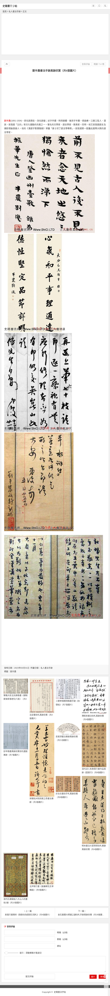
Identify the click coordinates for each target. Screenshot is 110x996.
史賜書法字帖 (10, 6)
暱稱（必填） (63, 932)
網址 (59, 946)
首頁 (5, 11)
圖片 (93, 977)
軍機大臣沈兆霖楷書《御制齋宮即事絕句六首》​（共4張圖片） (15, 699)
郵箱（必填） (63, 939)
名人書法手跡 (15, 11)
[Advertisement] (55, 35)
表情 (102, 977)
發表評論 (86, 64)
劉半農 (7, 120)
